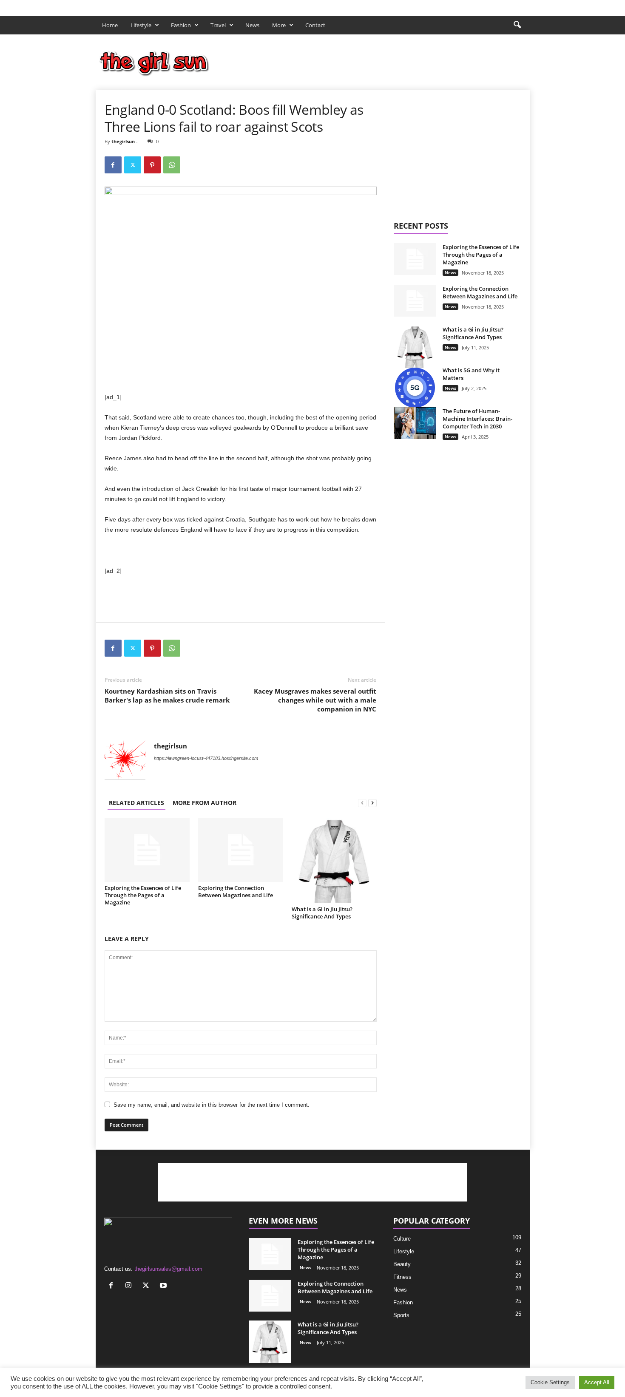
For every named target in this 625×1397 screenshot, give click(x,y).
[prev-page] (362, 802)
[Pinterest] (152, 164)
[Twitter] (510, 5)
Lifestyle (141, 25)
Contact (315, 25)
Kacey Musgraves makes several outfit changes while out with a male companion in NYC (315, 700)
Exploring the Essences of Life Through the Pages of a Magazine (143, 895)
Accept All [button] (596, 1382)
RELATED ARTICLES (136, 803)
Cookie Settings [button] (550, 1382)
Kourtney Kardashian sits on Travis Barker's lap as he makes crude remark (167, 695)
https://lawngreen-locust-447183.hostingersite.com (206, 758)
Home (110, 25)
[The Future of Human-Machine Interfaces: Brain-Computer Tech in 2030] (415, 423)
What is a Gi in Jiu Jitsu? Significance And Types (322, 912)
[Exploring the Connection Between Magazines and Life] (240, 850)
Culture (402, 1238)
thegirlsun (123, 141)
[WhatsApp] (171, 164)
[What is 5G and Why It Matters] (415, 387)
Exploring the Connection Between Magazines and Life (235, 891)
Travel (218, 25)
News (252, 25)
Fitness (402, 1277)
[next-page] (372, 802)
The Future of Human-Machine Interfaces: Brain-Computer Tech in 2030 (477, 418)
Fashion (181, 25)
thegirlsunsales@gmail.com (168, 1269)
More (279, 25)
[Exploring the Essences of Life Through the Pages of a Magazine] (147, 850)
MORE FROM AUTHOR (204, 803)
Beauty (402, 1264)
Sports (401, 1315)
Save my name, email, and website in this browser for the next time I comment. (212, 1105)
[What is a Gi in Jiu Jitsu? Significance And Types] (334, 860)
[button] (517, 25)
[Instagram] (497, 5)
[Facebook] (484, 5)
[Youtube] (523, 5)
